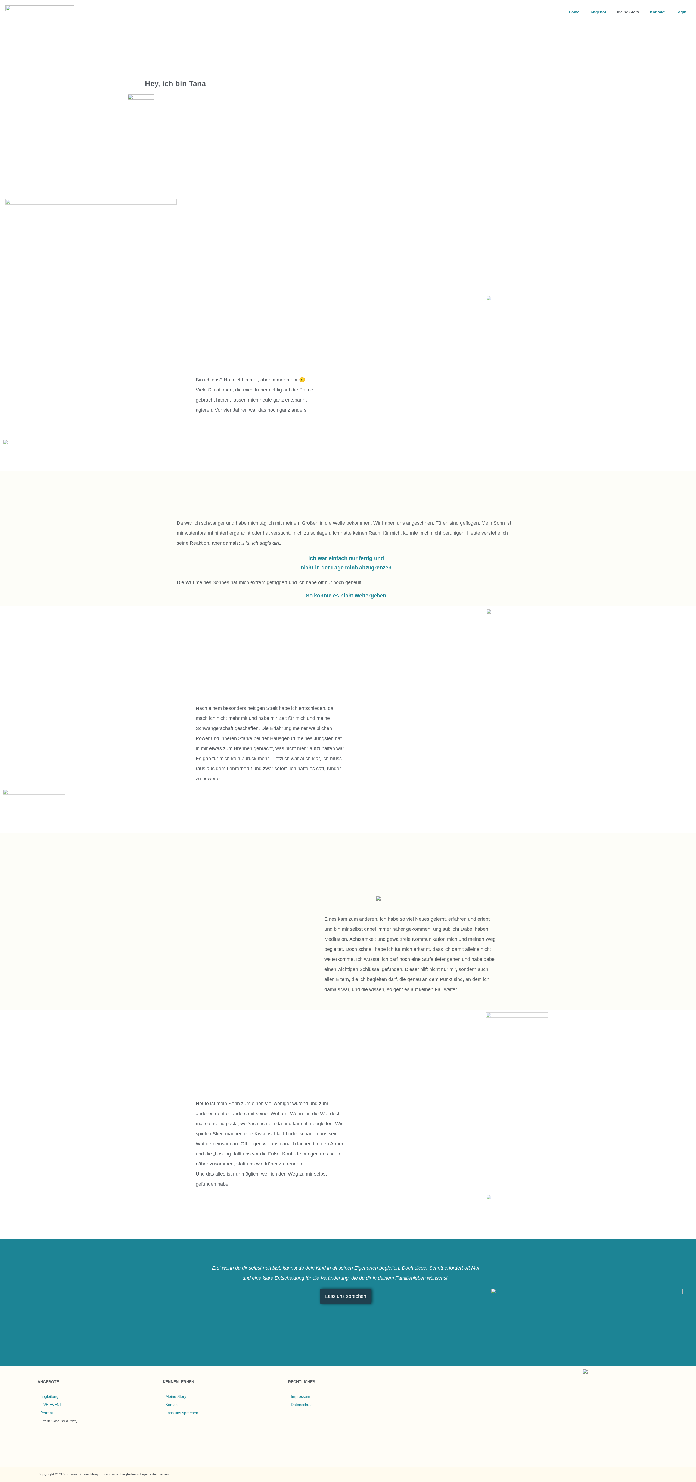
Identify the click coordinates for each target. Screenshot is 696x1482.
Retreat (46, 1413)
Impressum (300, 1396)
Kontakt (657, 12)
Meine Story (628, 12)
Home (574, 12)
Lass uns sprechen (182, 1413)
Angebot (598, 12)
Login (681, 12)
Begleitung (49, 1396)
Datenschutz (301, 1404)
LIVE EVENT (51, 1404)
